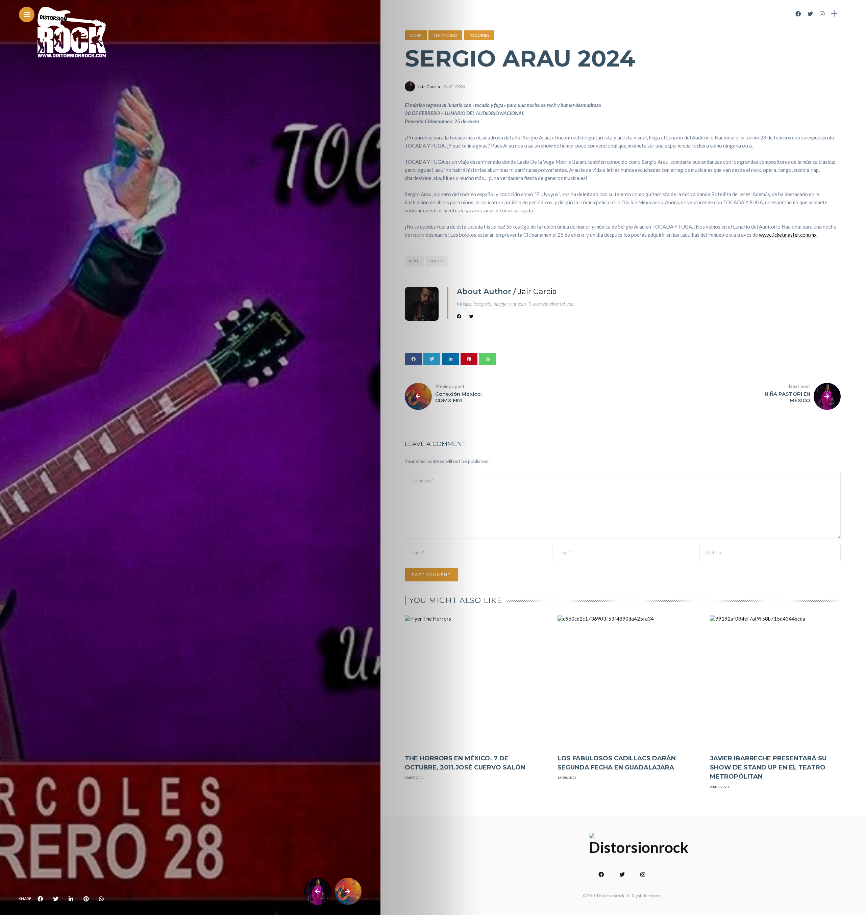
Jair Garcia (429, 86)
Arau (414, 261)
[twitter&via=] (55, 899)
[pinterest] (86, 899)
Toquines (479, 35)
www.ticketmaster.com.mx (788, 235)
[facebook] (40, 899)
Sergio (437, 261)
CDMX (416, 35)
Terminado (445, 35)
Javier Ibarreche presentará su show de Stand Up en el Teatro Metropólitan (768, 767)
